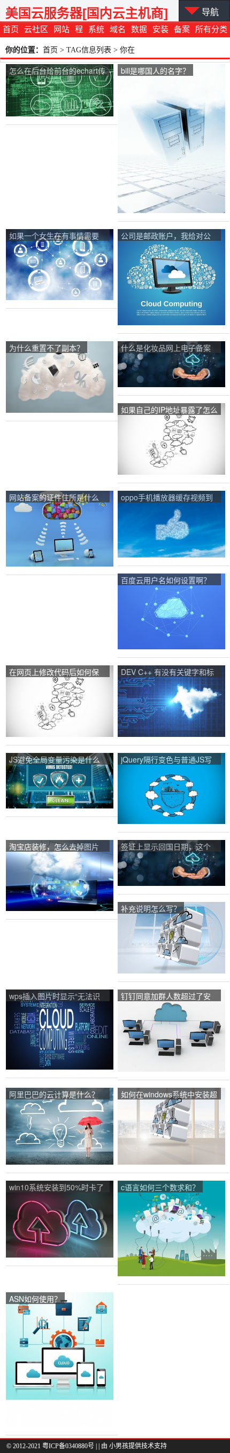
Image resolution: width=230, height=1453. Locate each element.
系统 (96, 29)
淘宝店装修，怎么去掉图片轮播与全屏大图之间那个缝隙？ (54, 847)
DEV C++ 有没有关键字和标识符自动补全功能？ (167, 672)
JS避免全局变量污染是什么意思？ (54, 760)
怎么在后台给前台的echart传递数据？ (57, 71)
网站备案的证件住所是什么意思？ (54, 498)
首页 (11, 29)
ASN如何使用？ (35, 1298)
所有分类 (211, 29)
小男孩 (118, 1446)
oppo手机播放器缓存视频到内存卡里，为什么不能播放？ (167, 498)
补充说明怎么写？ (151, 908)
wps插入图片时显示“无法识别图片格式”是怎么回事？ (54, 997)
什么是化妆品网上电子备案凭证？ (166, 348)
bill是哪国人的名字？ (155, 70)
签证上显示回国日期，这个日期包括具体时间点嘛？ (166, 847)
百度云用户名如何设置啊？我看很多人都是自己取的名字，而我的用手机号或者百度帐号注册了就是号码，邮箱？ (166, 581)
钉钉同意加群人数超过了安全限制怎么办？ (166, 997)
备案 (182, 29)
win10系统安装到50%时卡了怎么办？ (56, 1188)
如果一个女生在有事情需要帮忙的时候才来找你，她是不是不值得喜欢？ (54, 236)
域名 (118, 29)
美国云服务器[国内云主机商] (86, 13)
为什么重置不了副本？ (46, 347)
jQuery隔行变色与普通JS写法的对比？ (166, 760)
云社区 (36, 29)
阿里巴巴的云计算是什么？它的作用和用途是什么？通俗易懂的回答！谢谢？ (54, 1095)
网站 (61, 29)
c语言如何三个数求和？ (160, 1187)
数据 (139, 29)
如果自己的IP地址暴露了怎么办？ (169, 410)
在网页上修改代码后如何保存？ (54, 672)
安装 (160, 29)
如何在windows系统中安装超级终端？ (169, 1095)
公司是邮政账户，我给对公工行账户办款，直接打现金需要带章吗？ (166, 236)
